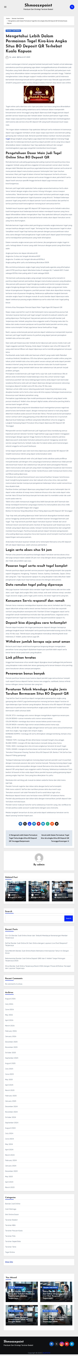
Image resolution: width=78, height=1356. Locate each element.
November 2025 (11, 1047)
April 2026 (9, 1020)
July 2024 (9, 1133)
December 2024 (11, 1106)
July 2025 (9, 1069)
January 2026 (10, 1036)
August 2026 (10, 999)
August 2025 (10, 1063)
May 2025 (9, 1080)
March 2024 (10, 1155)
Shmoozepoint (38, 5)
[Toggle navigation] (5, 7)
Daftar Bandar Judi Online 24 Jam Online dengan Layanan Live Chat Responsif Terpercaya (38, 885)
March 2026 (10, 1026)
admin (14, 57)
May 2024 (9, 1144)
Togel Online (10, 1252)
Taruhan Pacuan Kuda (13, 1231)
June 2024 (9, 1139)
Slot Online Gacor (12, 1214)
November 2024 (11, 1112)
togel (8, 139)
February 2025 (11, 1096)
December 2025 (11, 1042)
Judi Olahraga (10, 1209)
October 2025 (10, 1053)
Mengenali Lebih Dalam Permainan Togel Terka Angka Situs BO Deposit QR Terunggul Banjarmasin (23, 838)
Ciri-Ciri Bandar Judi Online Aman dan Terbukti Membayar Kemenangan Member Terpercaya (15, 885)
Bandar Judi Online (13, 31)
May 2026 (9, 1015)
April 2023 (9, 1182)
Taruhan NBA (10, 1225)
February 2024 (11, 1160)
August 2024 (10, 1128)
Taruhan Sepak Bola (13, 1241)
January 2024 (10, 1166)
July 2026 (9, 1004)
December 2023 (11, 1171)
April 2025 (9, 1085)
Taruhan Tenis (10, 1247)
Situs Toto (9, 1262)
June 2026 (9, 1009)
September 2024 (11, 1123)
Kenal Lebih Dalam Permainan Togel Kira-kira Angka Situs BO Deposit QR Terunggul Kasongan (55, 838)
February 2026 (11, 1031)
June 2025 (9, 1074)
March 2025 (9, 1090)
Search (8, 912)
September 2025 (11, 1058)
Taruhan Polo (10, 1236)
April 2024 (9, 1150)
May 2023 (9, 1177)
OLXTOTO (46, 1353)
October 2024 (10, 1117)
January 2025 (10, 1101)
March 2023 (9, 1187)
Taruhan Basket (11, 1220)
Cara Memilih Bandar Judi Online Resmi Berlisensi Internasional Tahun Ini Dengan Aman (62, 885)
